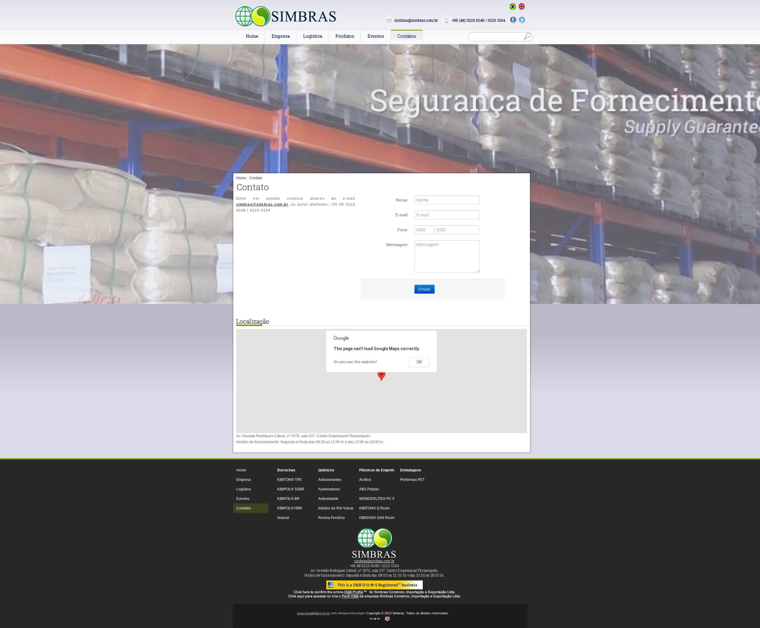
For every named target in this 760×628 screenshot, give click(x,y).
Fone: (403, 229)
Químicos (326, 470)
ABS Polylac (369, 489)
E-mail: (401, 215)
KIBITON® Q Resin (374, 508)
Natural (283, 518)
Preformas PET (412, 480)
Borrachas (286, 470)
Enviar (424, 289)
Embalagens (410, 470)
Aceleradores (329, 489)
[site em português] (512, 6)
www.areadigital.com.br (313, 613)
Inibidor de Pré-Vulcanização (334, 508)
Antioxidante (328, 499)
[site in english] (521, 6)
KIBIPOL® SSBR (290, 489)
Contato (255, 178)
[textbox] (495, 36)
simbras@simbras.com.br (262, 204)
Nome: (402, 200)
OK (419, 362)
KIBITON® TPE (289, 480)
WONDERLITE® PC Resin (375, 499)
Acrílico (365, 480)
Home (241, 178)
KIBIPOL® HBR (289, 508)
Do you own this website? (355, 362)
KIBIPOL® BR (288, 499)
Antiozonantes (329, 480)
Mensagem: (397, 244)
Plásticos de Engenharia (375, 470)
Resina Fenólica (331, 518)
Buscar (528, 37)
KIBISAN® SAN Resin (375, 518)
